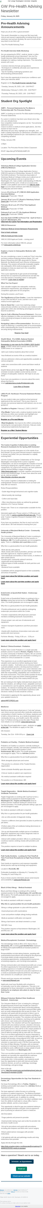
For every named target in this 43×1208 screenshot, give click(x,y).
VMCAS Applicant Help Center (12, 236)
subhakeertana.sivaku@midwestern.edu (19, 383)
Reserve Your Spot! (21, 333)
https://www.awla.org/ (9, 471)
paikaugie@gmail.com (22, 880)
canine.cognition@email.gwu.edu (24, 515)
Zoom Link (4, 196)
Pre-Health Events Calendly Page (24, 83)
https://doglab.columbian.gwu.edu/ (13, 477)
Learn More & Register (22, 387)
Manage (2, 1190)
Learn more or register (16, 279)
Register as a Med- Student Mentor (14, 430)
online (8, 1193)
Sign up (13, 1191)
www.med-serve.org (28, 722)
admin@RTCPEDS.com (9, 701)
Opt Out (15, 1190)
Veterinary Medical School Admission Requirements (19, 229)
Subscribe (17, 1206)
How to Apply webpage (9, 232)
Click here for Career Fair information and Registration (21, 222)
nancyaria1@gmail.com (11, 980)
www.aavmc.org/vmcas (12, 245)
